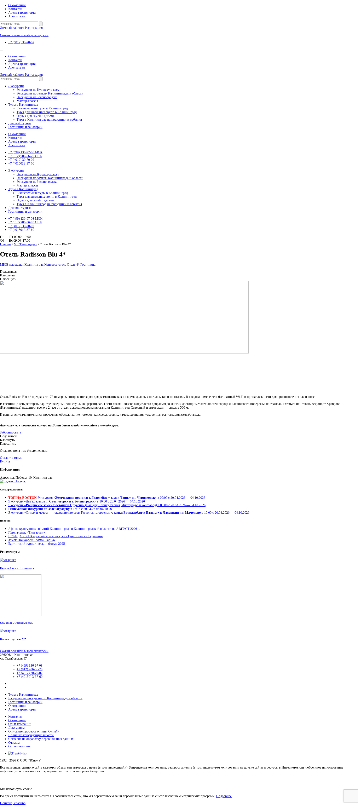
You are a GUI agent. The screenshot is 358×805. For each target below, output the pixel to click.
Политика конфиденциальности (31, 735)
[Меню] (1, 50)
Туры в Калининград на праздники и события (49, 119)
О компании (17, 5)
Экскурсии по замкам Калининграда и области (50, 93)
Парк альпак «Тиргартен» (26, 532)
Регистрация (34, 27)
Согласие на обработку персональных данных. (41, 739)
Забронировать (10, 432)
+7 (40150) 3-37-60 (21, 163)
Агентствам (16, 16)
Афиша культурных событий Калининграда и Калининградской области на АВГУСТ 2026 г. (74, 528)
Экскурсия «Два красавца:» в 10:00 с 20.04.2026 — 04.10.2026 (76, 501)
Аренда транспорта (22, 12)
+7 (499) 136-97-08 (29, 665)
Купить (5, 461)
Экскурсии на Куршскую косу (38, 89)
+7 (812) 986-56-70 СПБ (25, 156)
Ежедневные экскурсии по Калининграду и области (45, 698)
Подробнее (224, 796)
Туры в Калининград (23, 104)
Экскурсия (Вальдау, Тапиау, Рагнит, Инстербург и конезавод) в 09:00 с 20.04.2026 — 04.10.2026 (107, 505)
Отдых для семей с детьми (35, 115)
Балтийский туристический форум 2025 (36, 543)
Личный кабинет (12, 27)
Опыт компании (19, 724)
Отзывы (14, 742)
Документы (16, 727)
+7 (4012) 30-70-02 (21, 42)
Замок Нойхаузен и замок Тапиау (31, 540)
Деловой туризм (19, 123)
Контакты (15, 9)
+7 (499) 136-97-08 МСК (25, 152)
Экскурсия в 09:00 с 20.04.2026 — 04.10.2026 (106, 497)
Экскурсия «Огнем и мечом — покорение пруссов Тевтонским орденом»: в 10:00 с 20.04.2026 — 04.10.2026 (128, 512)
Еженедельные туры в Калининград (42, 108)
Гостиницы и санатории (25, 127)
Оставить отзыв (11, 457)
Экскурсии (16, 86)
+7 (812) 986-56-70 (29, 669)
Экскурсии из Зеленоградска (37, 97)
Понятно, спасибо (12, 803)
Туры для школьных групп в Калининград (47, 112)
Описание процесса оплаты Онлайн (33, 731)
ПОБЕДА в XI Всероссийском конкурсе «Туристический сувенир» (55, 536)
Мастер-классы (27, 101)
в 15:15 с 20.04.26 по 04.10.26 (60, 509)
